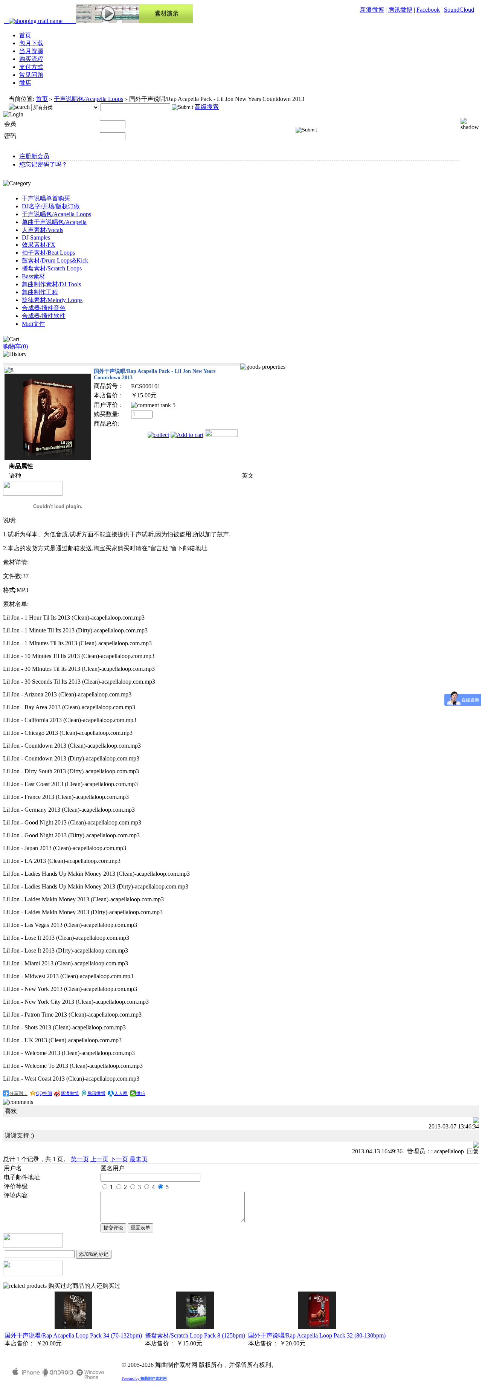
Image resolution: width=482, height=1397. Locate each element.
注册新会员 (34, 156)
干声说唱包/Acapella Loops (88, 99)
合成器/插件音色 (44, 308)
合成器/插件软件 (44, 316)
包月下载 (31, 43)
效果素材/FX (38, 244)
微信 (140, 1093)
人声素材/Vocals (42, 230)
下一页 (119, 1159)
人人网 (121, 1093)
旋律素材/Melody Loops (52, 300)
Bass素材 (33, 276)
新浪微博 (372, 9)
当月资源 (31, 51)
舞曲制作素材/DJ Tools (51, 284)
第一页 (80, 1159)
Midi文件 (33, 324)
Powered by (144, 1378)
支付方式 (31, 67)
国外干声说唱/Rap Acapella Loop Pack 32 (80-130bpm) (317, 1335)
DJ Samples (36, 237)
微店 (25, 82)
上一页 (99, 1159)
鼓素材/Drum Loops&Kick (55, 260)
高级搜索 (207, 107)
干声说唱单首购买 (46, 198)
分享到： (18, 1093)
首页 (25, 35)
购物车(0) (15, 346)
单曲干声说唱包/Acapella (54, 222)
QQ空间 (44, 1093)
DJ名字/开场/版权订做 (51, 206)
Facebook (428, 9)
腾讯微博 (400, 9)
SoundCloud (459, 9)
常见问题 (31, 75)
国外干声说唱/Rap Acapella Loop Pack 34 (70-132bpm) (73, 1335)
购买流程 (31, 59)
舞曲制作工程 (40, 292)
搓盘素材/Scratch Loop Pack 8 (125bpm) (195, 1335)
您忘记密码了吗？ (43, 164)
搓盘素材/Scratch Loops (52, 268)
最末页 (139, 1159)
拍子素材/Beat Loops (48, 252)
